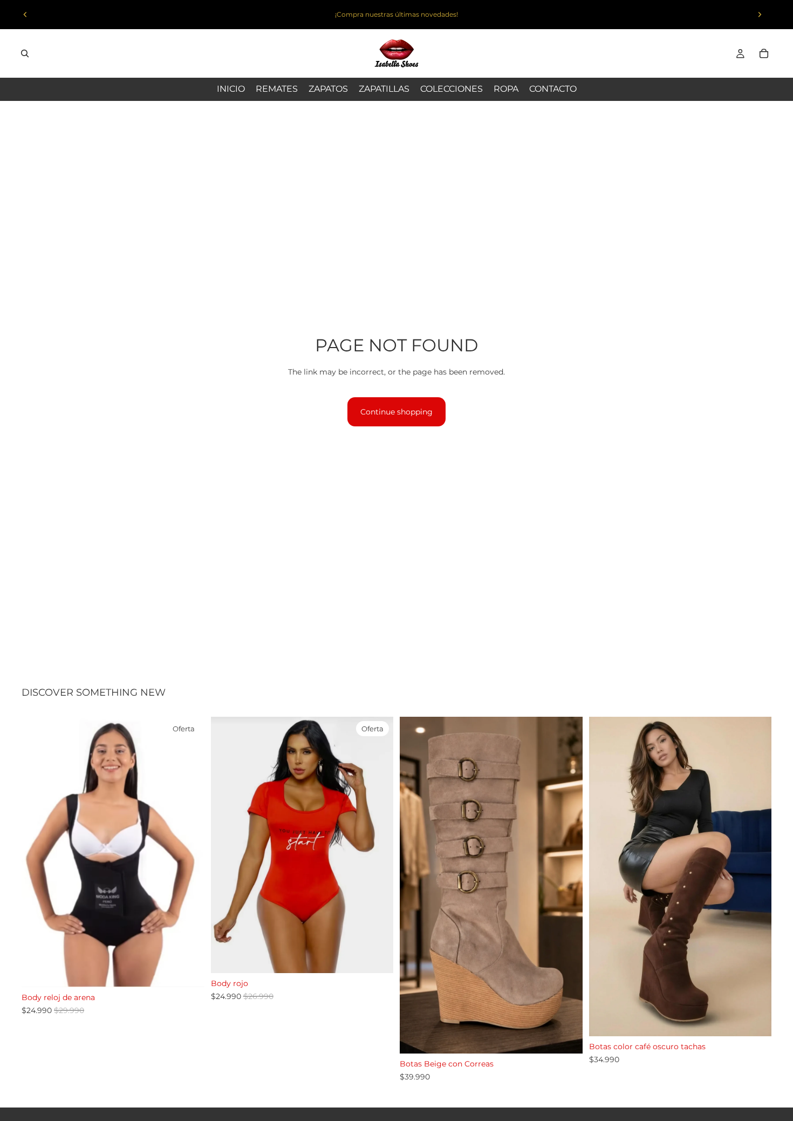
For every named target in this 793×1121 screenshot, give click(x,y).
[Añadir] (376, 956)
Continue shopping (396, 412)
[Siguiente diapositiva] (759, 14)
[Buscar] (25, 53)
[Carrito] (764, 53)
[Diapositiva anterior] (25, 14)
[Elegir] (187, 970)
